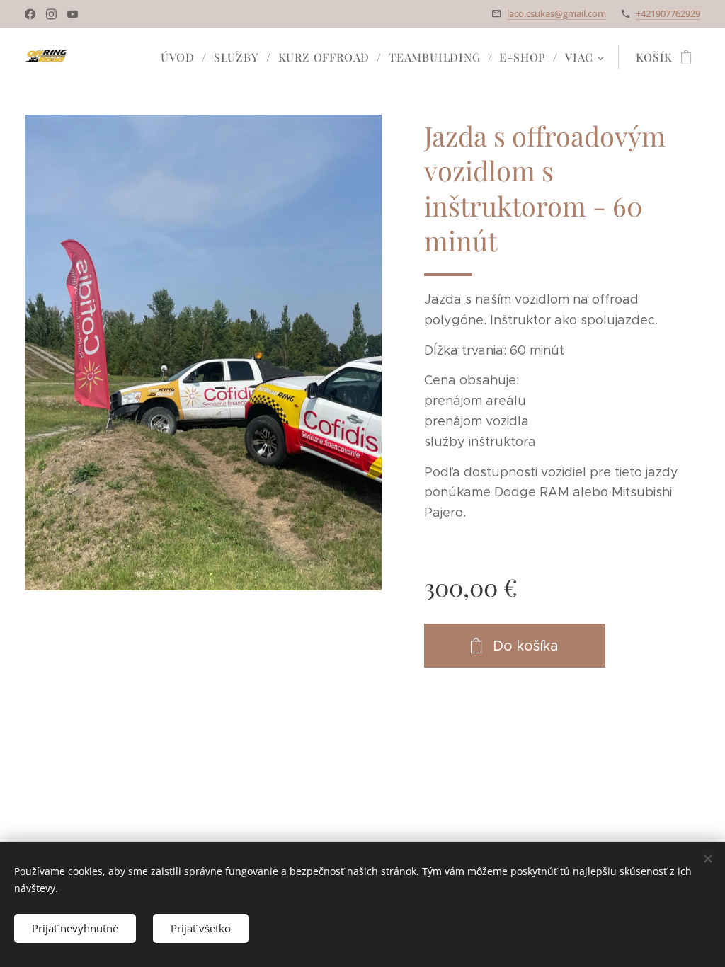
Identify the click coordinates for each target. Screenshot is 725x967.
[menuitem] (182, 57)
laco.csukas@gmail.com (556, 13)
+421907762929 (668, 13)
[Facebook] (30, 14)
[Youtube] (72, 14)
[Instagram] (51, 14)
